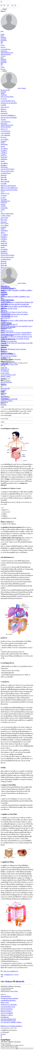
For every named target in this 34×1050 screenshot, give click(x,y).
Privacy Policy (14, 364)
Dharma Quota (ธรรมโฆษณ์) (16, 338)
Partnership (4, 404)
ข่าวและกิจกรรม (5, 131)
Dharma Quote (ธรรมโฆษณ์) (9, 117)
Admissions (4, 310)
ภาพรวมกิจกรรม (5, 49)
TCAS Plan (4, 199)
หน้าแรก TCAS (5, 193)
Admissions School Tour (16, 314)
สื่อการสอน (4, 220)
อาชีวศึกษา (4, 153)
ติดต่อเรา (3, 11)
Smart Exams (4, 167)
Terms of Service (5, 364)
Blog (2, 41)
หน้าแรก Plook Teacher (7, 213)
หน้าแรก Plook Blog (6, 382)
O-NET (3, 209)
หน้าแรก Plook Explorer (7, 171)
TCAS (2, 191)
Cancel (4, 9)
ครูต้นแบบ (4, 222)
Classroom (3, 38)
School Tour (4, 51)
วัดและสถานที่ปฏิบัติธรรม (8, 115)
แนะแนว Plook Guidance (7, 169)
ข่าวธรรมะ (4, 98)
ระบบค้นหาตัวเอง (6, 173)
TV (1, 43)
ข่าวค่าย (3, 197)
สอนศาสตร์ (4, 157)
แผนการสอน (4, 217)
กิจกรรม (3, 47)
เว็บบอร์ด (3, 119)
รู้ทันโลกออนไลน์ (6, 54)
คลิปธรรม (3, 109)
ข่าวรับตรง (4, 195)
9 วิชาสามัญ (4, 208)
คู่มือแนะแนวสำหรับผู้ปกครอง (9, 188)
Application (4, 95)
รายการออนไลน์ (5, 133)
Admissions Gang (5, 201)
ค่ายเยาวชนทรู (5, 373)
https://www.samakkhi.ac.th (11, 971)
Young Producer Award (7, 52)
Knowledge (4, 40)
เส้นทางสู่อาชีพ (5, 181)
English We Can (5, 369)
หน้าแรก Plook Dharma (7, 96)
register (2, 34)
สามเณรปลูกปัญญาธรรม (8, 101)
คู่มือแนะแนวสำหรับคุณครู (8, 185)
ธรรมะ (3, 45)
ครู (1, 211)
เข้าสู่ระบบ (8, 981)
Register (24, 88)
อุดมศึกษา (4, 155)
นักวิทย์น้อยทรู (5, 371)
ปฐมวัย (3, 146)
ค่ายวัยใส (3, 105)
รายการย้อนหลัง (5, 135)
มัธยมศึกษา (4, 150)
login (2, 31)
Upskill (2, 142)
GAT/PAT (3, 206)
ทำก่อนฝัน (4, 183)
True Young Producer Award (8, 374)
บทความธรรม (5, 107)
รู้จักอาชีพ (3, 177)
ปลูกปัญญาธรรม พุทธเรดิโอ (9, 103)
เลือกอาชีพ (4, 179)
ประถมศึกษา (4, 148)
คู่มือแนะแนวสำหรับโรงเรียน (9, 190)
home (2, 57)
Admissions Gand (5, 314)
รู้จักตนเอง (4, 175)
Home (2, 35)
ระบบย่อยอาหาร (8, 974)
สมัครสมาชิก (20, 981)
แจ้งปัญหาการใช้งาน (7, 401)
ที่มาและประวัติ (5, 90)
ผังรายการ (4, 137)
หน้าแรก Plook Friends (7, 331)
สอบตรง (3, 204)
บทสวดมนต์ (4, 113)
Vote (2, 976)
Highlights (3, 91)
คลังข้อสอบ (4, 159)
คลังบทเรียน (4, 144)
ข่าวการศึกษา (5, 139)
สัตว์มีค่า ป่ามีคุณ (6, 376)
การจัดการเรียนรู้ (5, 215)
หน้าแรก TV (4, 129)
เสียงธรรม (4, 111)
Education (3, 37)
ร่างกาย (16, 974)
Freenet (3, 93)
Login (19, 88)
